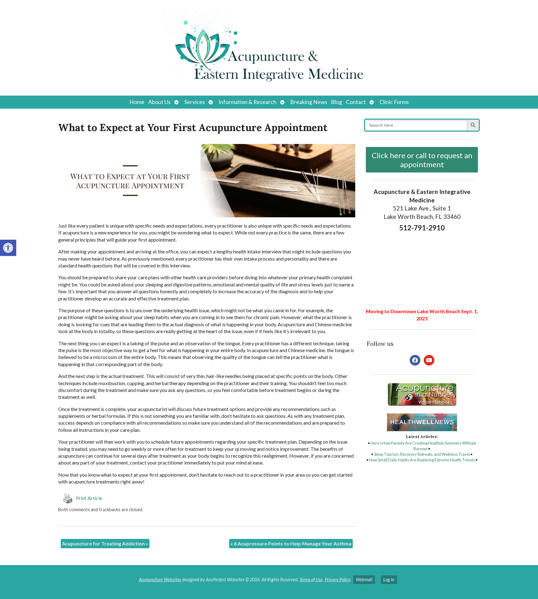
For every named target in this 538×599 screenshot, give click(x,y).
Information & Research (247, 102)
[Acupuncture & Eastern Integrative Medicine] (269, 48)
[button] (8, 248)
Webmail (364, 579)
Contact (356, 102)
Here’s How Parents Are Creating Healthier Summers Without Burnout (423, 446)
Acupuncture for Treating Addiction (105, 543)
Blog (336, 102)
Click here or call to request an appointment (422, 160)
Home (137, 102)
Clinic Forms (394, 102)
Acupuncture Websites (160, 579)
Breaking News (308, 102)
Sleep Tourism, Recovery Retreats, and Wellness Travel (422, 454)
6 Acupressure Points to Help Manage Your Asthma (291, 543)
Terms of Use (311, 579)
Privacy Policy (337, 579)
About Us (159, 102)
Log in (388, 579)
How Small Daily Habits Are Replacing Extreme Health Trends (422, 459)
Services (194, 102)
